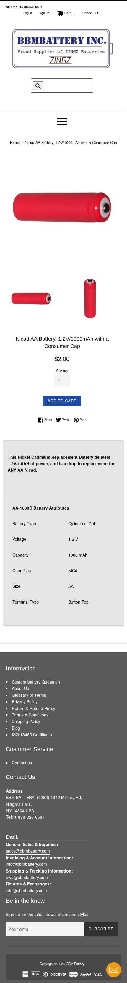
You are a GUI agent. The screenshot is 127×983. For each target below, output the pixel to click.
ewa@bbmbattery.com (27, 877)
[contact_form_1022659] (113, 969)
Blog (16, 728)
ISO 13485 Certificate (32, 734)
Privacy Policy (25, 701)
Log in (27, 12)
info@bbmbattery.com (26, 864)
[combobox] (62, 85)
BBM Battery (75, 963)
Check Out (90, 12)
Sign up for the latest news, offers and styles (47, 914)
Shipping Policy (26, 721)
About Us (20, 688)
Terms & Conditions (30, 715)
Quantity (62, 370)
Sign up (44, 12)
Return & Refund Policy (33, 708)
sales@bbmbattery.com (28, 851)
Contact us (22, 763)
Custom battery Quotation (36, 682)
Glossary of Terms (29, 695)
